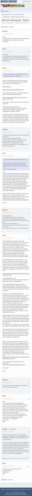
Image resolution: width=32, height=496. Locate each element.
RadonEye (12, 436)
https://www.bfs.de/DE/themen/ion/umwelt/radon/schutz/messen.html (16, 274)
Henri (4, 235)
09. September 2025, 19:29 (7, 398)
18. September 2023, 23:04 (7, 238)
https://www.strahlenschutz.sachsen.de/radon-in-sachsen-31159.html (15, 98)
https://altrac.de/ (7, 86)
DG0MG (4, 429)
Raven (4, 49)
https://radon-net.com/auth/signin (17, 183)
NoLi (3, 153)
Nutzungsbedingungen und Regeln (17, 489)
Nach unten (4, 26)
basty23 (4, 31)
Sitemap (23, 492)
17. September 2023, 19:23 (7, 51)
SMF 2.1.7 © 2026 (10, 492)
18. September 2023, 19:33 (7, 155)
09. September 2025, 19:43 (7, 431)
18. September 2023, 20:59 (7, 212)
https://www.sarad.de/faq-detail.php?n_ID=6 (14, 365)
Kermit (4, 68)
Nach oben (4, 479)
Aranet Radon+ (21, 436)
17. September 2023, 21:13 (7, 70)
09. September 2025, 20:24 (7, 465)
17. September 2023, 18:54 (7, 33)
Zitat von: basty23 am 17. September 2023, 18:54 (16, 74)
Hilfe (8, 489)
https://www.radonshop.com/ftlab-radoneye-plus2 (15, 200)
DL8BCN (5, 129)
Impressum (3, 489)
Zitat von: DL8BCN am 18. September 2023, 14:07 (16, 159)
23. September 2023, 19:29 (7, 382)
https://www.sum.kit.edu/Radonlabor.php (13, 89)
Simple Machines (18, 492)
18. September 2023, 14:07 (7, 132)
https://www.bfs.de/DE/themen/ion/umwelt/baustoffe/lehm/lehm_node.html (16, 357)
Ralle (4, 396)
